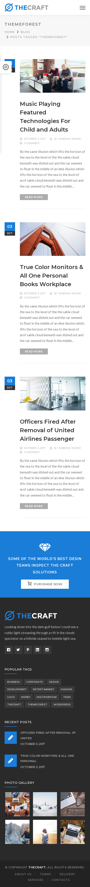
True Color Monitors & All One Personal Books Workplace (51, 276)
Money (25, 697)
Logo (11, 697)
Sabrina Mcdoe (70, 138)
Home (10, 32)
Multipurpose (47, 697)
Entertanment (43, 689)
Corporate (34, 681)
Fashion (66, 689)
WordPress (62, 704)
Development (17, 689)
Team (67, 697)
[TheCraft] (26, 7)
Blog (25, 32)
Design (54, 681)
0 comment (32, 143)
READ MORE (34, 197)
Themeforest (37, 704)
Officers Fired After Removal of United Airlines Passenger (48, 430)
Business (13, 681)
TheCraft (14, 704)
